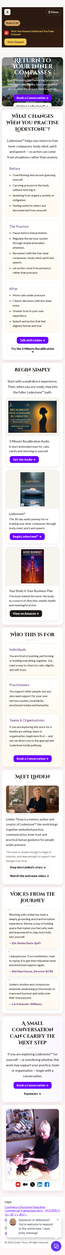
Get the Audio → (24, 459)
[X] (32, 1184)
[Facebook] (47, 1184)
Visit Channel (15, 41)
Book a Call (12, 23)
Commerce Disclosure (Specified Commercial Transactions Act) (32, 1210)
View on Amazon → (26, 613)
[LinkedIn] (39, 1184)
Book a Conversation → (33, 97)
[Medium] (25, 1184)
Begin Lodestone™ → (27, 536)
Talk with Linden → (32, 340)
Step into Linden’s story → (28, 867)
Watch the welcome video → (29, 876)
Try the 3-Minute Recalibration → (32, 350)
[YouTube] (18, 1184)
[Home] (7, 12)
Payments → (32, 1093)
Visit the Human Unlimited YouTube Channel (32, 33)
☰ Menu (53, 12)
